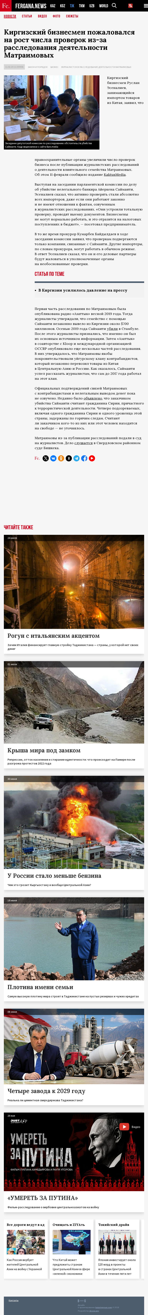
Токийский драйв (113, 1225)
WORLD (103, 5)
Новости (10, 16)
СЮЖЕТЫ (72, 16)
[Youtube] (92, 458)
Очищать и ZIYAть (69, 1225)
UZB (91, 5)
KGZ (62, 5)
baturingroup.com (103, 1307)
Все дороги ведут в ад (26, 1225)
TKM (82, 5)
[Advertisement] (74, 496)
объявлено (93, 398)
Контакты (13, 1300)
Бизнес (54, 67)
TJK (72, 5)
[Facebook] (84, 458)
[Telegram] (76, 458)
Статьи (27, 16)
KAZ (52, 5)
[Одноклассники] (61, 458)
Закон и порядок (38, 67)
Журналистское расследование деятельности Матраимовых (96, 67)
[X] (46, 458)
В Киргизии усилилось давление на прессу (83, 290)
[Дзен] (69, 458)
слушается (83, 443)
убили (112, 328)
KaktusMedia (115, 174)
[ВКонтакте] (53, 458)
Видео (42, 16)
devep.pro (94, 1311)
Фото (56, 16)
